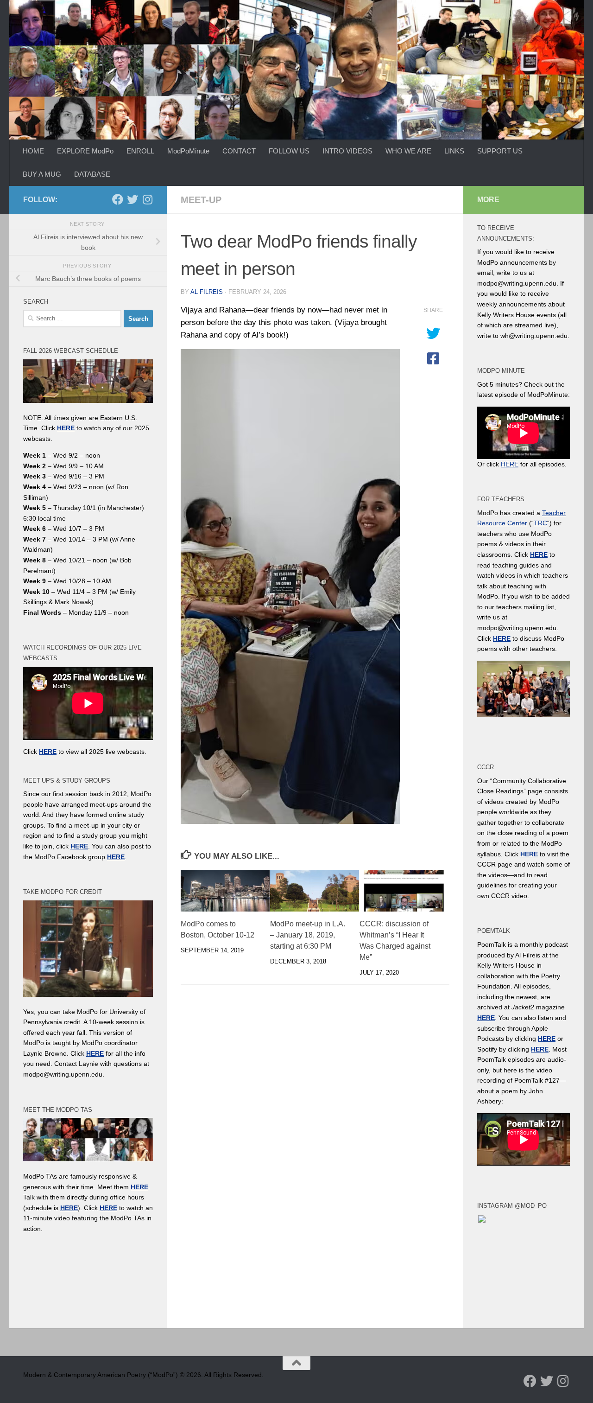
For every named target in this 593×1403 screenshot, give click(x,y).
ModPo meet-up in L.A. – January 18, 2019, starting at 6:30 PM (307, 935)
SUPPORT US (500, 151)
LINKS (454, 151)
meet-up (201, 200)
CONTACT (239, 151)
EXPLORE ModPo (85, 151)
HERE (69, 1208)
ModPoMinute (188, 151)
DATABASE (92, 174)
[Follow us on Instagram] (147, 199)
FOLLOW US (289, 151)
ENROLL (140, 151)
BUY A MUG (42, 174)
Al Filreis (206, 291)
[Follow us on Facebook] (117, 199)
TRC (540, 523)
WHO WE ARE (408, 151)
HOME (33, 151)
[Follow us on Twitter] (132, 199)
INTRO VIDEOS (347, 151)
